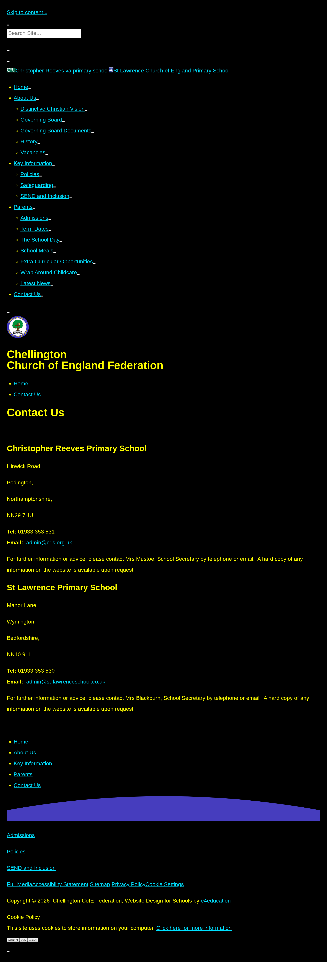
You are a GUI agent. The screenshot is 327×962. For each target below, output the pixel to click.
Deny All (33, 940)
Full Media (19, 884)
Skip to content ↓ (27, 12)
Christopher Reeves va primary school (62, 70)
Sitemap (100, 884)
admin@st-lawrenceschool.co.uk (65, 682)
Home (21, 383)
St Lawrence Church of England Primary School (171, 70)
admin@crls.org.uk (49, 542)
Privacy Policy (128, 884)
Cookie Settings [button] (164, 884)
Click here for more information (194, 928)
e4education (216, 901)
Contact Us (27, 394)
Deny (23, 940)
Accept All (13, 940)
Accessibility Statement (60, 884)
